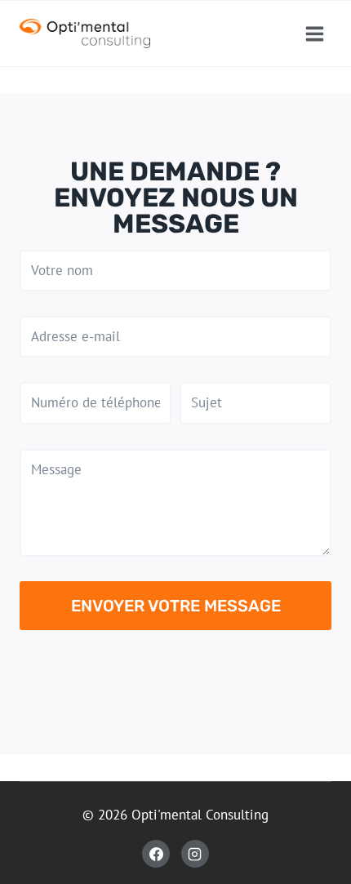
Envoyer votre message (176, 605)
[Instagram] (195, 854)
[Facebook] (156, 854)
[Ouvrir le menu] (314, 33)
